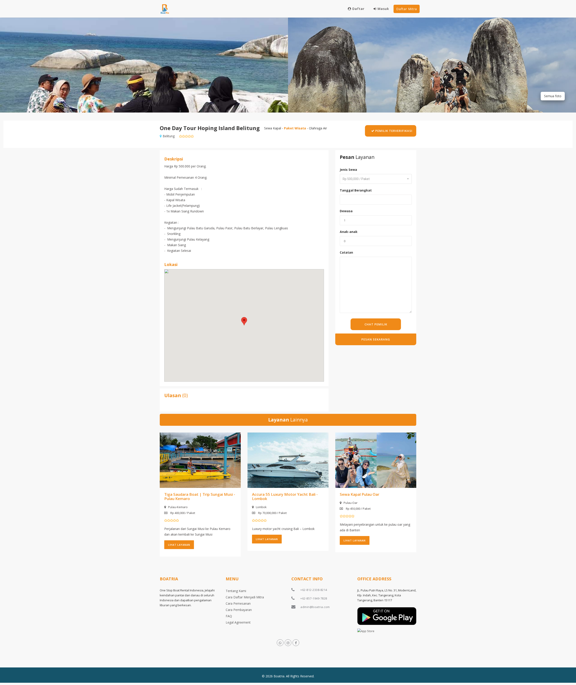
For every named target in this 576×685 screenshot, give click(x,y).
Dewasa (346, 211)
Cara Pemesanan (238, 603)
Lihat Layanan (179, 544)
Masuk (383, 9)
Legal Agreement (238, 622)
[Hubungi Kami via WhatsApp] (280, 642)
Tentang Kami (236, 591)
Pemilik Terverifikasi (393, 131)
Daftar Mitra (406, 9)
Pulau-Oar (351, 503)
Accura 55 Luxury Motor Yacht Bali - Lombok (285, 496)
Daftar (358, 9)
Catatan (346, 252)
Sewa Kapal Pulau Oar (359, 494)
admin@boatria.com (315, 607)
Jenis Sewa (348, 169)
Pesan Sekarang (375, 339)
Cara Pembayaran (239, 610)
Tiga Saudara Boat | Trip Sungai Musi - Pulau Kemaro (199, 496)
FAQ (229, 616)
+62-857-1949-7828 (313, 598)
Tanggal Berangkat (356, 190)
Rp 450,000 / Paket (358, 509)
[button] (244, 321)
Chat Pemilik (375, 324)
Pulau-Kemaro (178, 507)
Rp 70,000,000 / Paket (272, 513)
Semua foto (552, 96)
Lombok (261, 507)
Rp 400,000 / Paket (182, 513)
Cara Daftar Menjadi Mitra (245, 597)
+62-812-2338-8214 (313, 590)
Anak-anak (349, 232)
